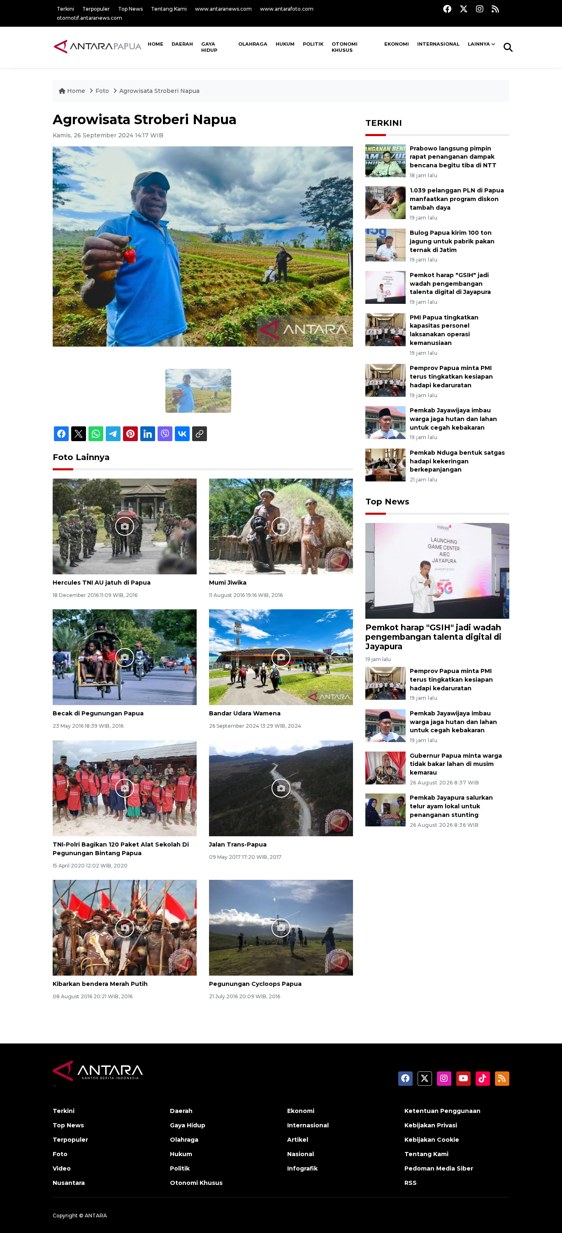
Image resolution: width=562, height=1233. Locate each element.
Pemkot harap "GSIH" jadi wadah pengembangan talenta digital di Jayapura (450, 283)
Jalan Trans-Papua (238, 844)
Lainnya (479, 44)
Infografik (302, 1168)
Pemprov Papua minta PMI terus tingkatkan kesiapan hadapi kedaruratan (451, 376)
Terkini (65, 9)
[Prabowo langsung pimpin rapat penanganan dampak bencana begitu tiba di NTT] (385, 160)
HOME (155, 44)
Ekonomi (396, 44)
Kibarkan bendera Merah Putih (100, 984)
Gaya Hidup (209, 47)
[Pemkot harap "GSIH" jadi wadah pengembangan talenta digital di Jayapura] (385, 287)
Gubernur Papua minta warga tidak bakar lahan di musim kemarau (456, 764)
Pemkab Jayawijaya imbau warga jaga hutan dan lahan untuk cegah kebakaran (453, 419)
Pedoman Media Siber (438, 1168)
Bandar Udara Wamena (245, 713)
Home (76, 91)
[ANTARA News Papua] (98, 47)
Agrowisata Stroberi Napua (159, 91)
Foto (102, 91)
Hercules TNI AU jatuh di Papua (102, 582)
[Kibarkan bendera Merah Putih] (125, 927)
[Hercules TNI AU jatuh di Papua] (125, 526)
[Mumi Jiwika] (281, 526)
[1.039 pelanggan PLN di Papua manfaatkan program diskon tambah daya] (385, 202)
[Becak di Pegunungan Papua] (125, 657)
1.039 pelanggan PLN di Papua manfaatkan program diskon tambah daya (457, 199)
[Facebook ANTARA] (447, 9)
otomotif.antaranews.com (89, 18)
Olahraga (252, 44)
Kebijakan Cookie (431, 1139)
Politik (313, 44)
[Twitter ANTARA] (464, 9)
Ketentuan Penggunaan (442, 1111)
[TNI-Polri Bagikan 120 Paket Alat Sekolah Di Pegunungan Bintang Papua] (125, 788)
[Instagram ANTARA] (479, 9)
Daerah (182, 44)
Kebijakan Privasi (430, 1125)
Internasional (438, 44)
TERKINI (383, 123)
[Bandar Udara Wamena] (281, 657)
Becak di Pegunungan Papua (98, 713)
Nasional (300, 1154)
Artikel (297, 1139)
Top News (130, 9)
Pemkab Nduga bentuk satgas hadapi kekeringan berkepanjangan (457, 461)
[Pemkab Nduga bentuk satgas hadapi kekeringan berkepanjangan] (385, 464)
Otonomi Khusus (345, 47)
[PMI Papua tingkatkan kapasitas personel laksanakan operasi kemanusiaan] (385, 329)
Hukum (285, 44)
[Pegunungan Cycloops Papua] (281, 927)
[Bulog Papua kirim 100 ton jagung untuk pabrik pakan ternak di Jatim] (385, 244)
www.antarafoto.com (287, 9)
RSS (410, 1183)
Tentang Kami (169, 9)
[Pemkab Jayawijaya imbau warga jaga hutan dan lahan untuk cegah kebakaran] (385, 422)
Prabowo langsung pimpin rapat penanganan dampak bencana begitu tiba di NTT (453, 157)
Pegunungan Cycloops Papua (255, 984)
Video (62, 1168)
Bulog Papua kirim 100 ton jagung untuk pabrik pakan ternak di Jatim (452, 241)
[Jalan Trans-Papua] (281, 788)
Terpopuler (96, 9)
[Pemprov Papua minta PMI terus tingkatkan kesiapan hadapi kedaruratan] (385, 380)
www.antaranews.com (223, 9)
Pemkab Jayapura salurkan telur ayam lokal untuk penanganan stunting (451, 806)
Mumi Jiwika (227, 582)
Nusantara (69, 1183)
